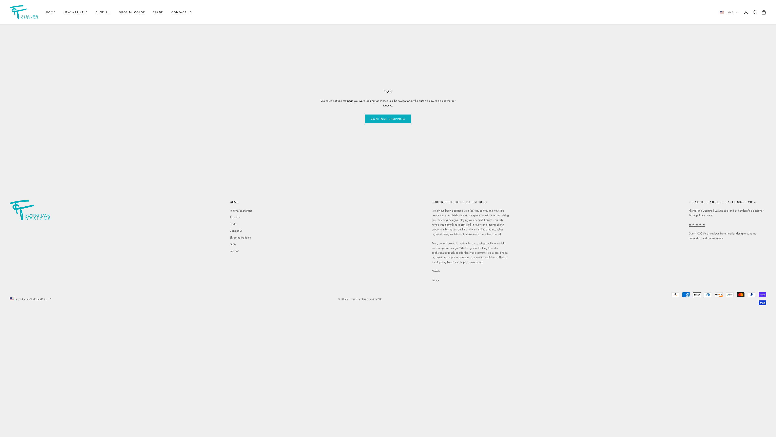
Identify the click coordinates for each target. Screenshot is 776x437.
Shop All (103, 12)
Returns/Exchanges (241, 211)
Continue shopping (388, 119)
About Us (235, 217)
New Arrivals (76, 12)
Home (51, 12)
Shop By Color (132, 12)
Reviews (234, 251)
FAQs (233, 244)
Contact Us (181, 12)
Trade (158, 12)
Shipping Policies (240, 237)
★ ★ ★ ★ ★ (697, 225)
